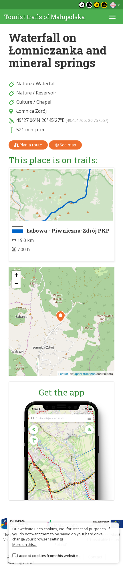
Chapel (43, 102)
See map (67, 145)
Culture (24, 102)
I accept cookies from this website (47, 555)
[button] (60, 316)
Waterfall (45, 83)
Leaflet (63, 373)
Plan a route (30, 145)
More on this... (24, 544)
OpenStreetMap (85, 373)
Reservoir (46, 93)
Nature (24, 83)
